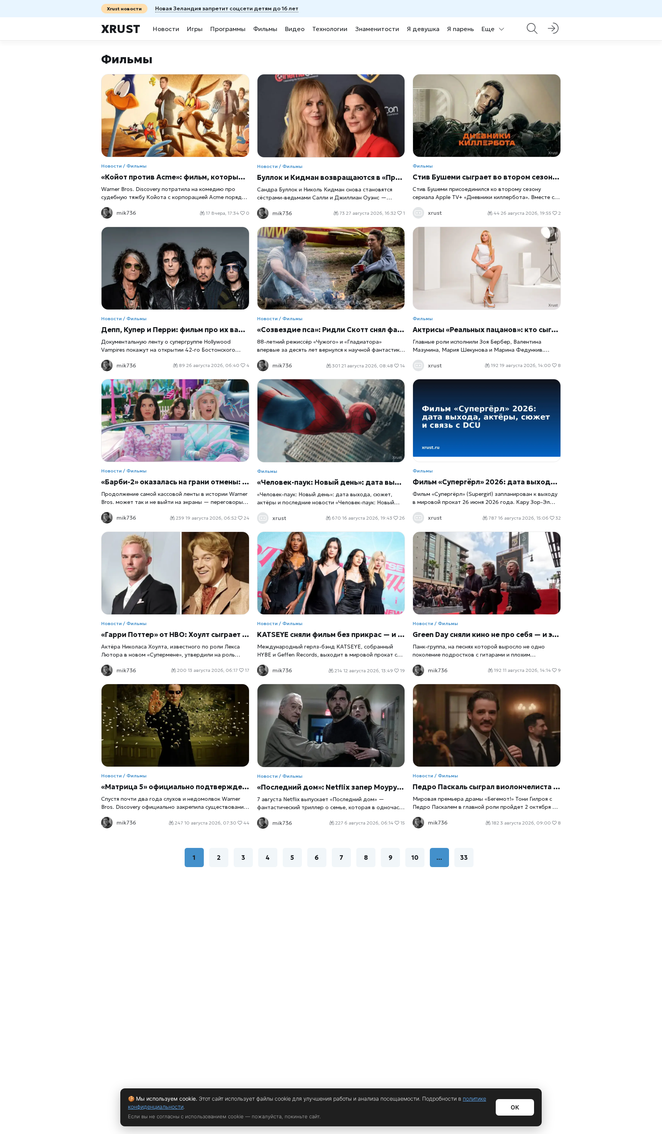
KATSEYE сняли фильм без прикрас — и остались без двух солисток (331, 634)
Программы (228, 29)
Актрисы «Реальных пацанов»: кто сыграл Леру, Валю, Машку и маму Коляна (487, 329)
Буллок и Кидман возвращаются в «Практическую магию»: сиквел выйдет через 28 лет (331, 177)
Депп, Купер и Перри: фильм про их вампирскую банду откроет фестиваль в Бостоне (175, 329)
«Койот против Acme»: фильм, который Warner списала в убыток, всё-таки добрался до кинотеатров (175, 177)
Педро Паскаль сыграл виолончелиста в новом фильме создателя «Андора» (487, 786)
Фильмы (265, 29)
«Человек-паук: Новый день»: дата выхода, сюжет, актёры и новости (331, 482)
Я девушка (423, 29)
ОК (515, 1107)
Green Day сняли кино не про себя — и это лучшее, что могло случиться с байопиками (487, 634)
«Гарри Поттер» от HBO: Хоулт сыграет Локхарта (175, 634)
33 (464, 857)
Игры (195, 29)
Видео (295, 29)
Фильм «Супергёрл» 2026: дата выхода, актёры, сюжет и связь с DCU (487, 481)
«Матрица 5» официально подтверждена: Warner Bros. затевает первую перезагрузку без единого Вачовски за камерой (175, 786)
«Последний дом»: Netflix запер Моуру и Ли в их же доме (331, 787)
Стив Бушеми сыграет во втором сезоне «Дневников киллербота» (487, 177)
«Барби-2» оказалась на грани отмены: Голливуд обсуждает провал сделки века (175, 481)
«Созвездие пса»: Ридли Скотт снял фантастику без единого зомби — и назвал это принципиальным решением (331, 329)
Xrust (120, 29)
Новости (166, 29)
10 (414, 857)
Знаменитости (377, 29)
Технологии (329, 29)
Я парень (460, 29)
